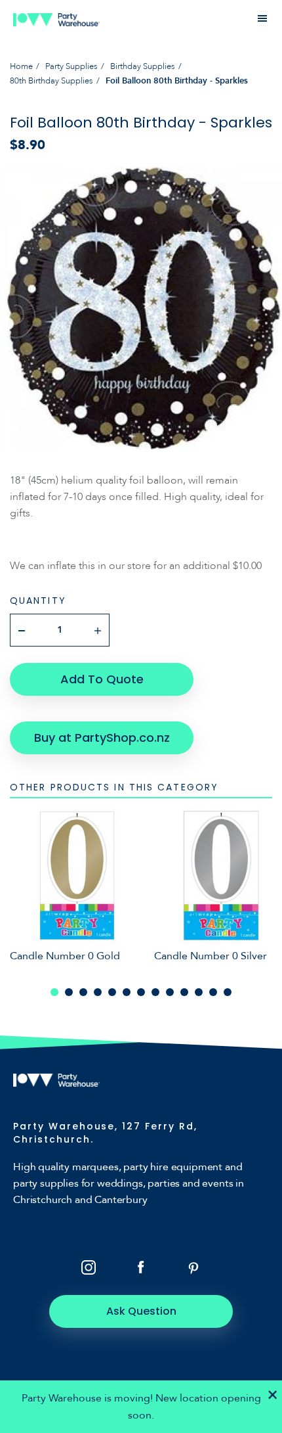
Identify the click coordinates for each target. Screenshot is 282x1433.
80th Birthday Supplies (51, 81)
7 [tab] (141, 992)
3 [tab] (83, 992)
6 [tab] (127, 992)
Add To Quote (102, 679)
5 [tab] (112, 992)
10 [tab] (184, 992)
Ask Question (141, 1311)
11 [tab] (199, 992)
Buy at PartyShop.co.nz (102, 737)
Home (21, 66)
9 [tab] (170, 992)
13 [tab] (228, 992)
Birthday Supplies (142, 66)
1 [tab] (54, 992)
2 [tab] (69, 992)
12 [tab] (213, 992)
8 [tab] (155, 992)
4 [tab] (98, 992)
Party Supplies (71, 66)
